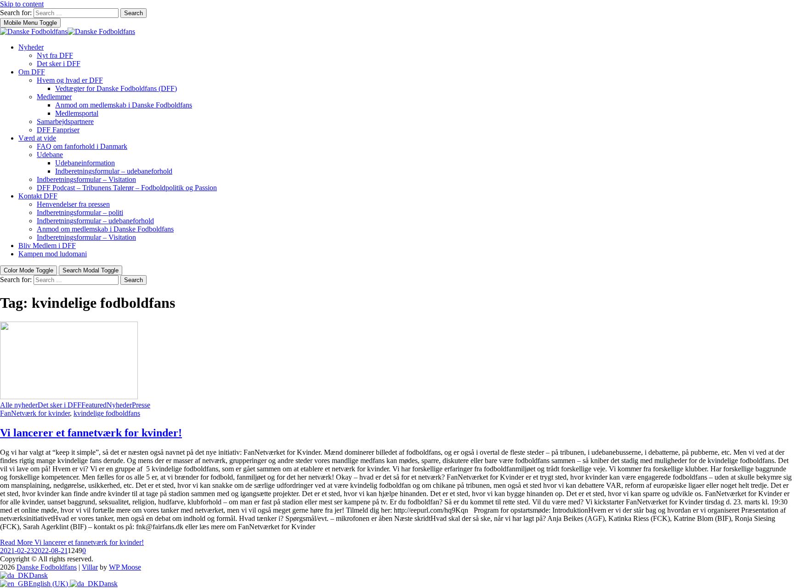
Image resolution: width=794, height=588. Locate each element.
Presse (141, 405)
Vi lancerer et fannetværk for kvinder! (91, 433)
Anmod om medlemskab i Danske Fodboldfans (123, 105)
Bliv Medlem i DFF (47, 245)
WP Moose (125, 567)
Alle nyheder (19, 405)
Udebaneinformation (85, 163)
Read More (72, 542)
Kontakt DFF (37, 196)
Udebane (50, 154)
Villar (90, 567)
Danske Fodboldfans (47, 567)
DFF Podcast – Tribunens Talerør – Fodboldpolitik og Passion (127, 188)
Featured (94, 405)
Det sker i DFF (58, 64)
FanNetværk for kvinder (35, 413)
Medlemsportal (76, 113)
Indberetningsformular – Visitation (86, 179)
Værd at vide (37, 138)
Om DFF (31, 72)
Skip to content (22, 4)
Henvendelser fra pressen (73, 204)
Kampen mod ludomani (52, 254)
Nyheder (31, 47)
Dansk (38, 575)
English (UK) (49, 584)
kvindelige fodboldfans (107, 413)
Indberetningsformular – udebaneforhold (113, 171)
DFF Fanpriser (58, 130)
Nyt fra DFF (55, 55)
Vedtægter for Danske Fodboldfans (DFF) (116, 88)
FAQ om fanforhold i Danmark (82, 146)
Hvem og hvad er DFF (70, 80)
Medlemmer (54, 97)
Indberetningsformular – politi (80, 212)
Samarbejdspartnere (65, 121)
